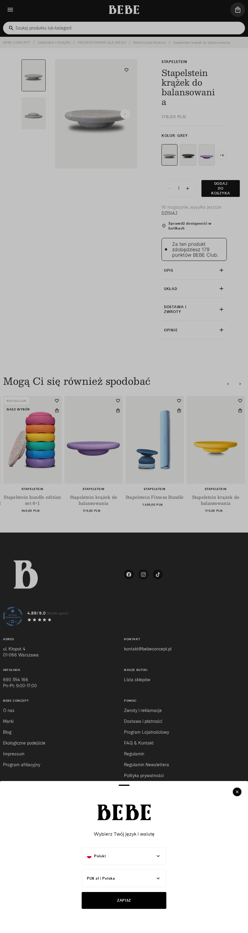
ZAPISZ (124, 900)
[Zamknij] (237, 792)
